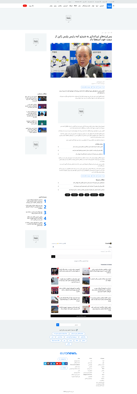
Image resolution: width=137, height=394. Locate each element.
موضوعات (102, 358)
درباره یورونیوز (77, 361)
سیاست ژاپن (94, 195)
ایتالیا (77, 340)
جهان (93, 5)
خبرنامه (64, 368)
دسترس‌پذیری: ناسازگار (75, 375)
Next (75, 5)
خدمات (90, 358)
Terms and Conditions (75, 365)
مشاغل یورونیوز (77, 373)
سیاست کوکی (77, 367)
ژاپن (102, 32)
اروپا (97, 5)
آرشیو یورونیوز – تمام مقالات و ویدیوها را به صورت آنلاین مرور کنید (100, 384)
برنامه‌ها (102, 378)
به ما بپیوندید (89, 369)
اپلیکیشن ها (90, 371)
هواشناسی (90, 365)
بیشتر (79, 358)
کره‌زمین (65, 5)
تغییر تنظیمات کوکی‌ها (76, 376)
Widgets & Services (87, 375)
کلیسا (68, 195)
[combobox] (65, 2)
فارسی (111, 1)
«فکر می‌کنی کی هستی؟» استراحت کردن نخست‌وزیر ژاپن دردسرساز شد (89, 186)
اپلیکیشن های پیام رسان (87, 373)
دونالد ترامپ (60, 337)
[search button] (58, 2)
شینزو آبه (74, 195)
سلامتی (60, 5)
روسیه (70, 340)
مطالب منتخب (42, 93)
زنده (25, 5)
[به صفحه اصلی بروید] (109, 6)
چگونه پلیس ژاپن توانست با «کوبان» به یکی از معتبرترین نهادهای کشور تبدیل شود (87, 150)
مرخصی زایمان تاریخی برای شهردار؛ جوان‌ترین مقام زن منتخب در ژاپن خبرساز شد (86, 190)
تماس (79, 371)
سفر (79, 5)
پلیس (102, 195)
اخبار (108, 32)
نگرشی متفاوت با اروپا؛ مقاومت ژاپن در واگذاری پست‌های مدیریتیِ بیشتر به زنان (88, 146)
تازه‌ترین (102, 5)
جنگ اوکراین (83, 337)
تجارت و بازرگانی (86, 5)
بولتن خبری (90, 363)
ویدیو (55, 5)
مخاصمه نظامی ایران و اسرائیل (77, 334)
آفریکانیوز (90, 376)
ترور (81, 195)
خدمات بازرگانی (77, 363)
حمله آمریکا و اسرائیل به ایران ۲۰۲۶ (60, 334)
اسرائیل (83, 340)
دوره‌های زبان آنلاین (88, 378)
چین (64, 340)
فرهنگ (70, 5)
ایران (52, 337)
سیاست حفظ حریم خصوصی (74, 369)
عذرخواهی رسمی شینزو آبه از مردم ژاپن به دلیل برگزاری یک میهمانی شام (89, 154)
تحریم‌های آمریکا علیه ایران (71, 337)
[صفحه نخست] (111, 32)
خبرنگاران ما (102, 380)
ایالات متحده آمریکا (55, 340)
